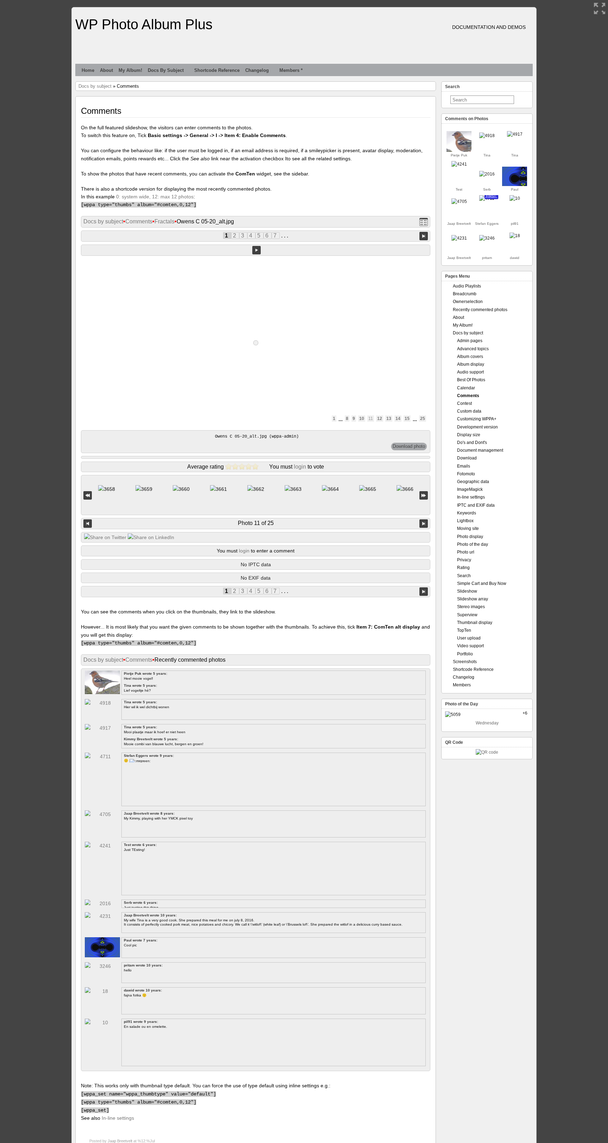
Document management (480, 450)
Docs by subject (166, 70)
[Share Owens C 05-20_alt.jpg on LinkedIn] (151, 537)
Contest (464, 403)
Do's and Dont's (472, 442)
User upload (469, 638)
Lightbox (465, 520)
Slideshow (467, 591)
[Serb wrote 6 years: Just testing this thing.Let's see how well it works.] (487, 174)
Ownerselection (468, 301)
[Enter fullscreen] (599, 8)
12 (379, 418)
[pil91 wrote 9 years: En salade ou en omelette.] (514, 198)
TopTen (464, 630)
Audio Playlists (467, 286)
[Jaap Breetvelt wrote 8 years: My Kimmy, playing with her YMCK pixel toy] (459, 201)
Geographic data (473, 481)
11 (370, 418)
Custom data (469, 411)
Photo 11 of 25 (256, 523)
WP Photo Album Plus (144, 24)
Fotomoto (466, 473)
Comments (138, 221)
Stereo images (471, 606)
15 (407, 418)
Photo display (470, 536)
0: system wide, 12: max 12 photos (155, 196)
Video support (470, 645)
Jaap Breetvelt (120, 1141)
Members (462, 684)
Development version (477, 427)
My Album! (130, 70)
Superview (467, 614)
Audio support (470, 372)
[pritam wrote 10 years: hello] (487, 238)
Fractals (164, 221)
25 (422, 418)
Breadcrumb (464, 293)
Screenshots (465, 661)
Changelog (257, 70)
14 (397, 418)
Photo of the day (472, 544)
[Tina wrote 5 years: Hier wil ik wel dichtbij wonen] (487, 135)
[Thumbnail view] (423, 221)
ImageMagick (470, 489)
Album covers (470, 356)
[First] (87, 495)
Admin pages (469, 340)
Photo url (465, 552)
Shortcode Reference (217, 70)
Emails (463, 466)
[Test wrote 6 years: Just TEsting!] (459, 164)
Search (464, 575)
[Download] (409, 446)
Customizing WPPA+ (476, 418)
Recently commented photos (480, 309)
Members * (291, 70)
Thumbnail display (474, 622)
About (106, 70)
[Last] (423, 495)
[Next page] (423, 236)
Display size (468, 434)
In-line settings (118, 1118)
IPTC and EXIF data (476, 505)
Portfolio (465, 653)
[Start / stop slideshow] (256, 250)
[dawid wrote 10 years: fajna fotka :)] (514, 235)
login (300, 467)
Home (88, 70)
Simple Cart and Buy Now (481, 583)
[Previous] (87, 523)
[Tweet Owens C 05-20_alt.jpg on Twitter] (105, 537)
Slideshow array (472, 599)
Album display (470, 364)
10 (361, 418)
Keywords (466, 513)
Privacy (464, 559)
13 (388, 418)
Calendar (466, 387)
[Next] (423, 523)
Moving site (468, 528)
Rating (463, 567)
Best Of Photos (471, 379)
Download (467, 458)
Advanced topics (473, 348)
